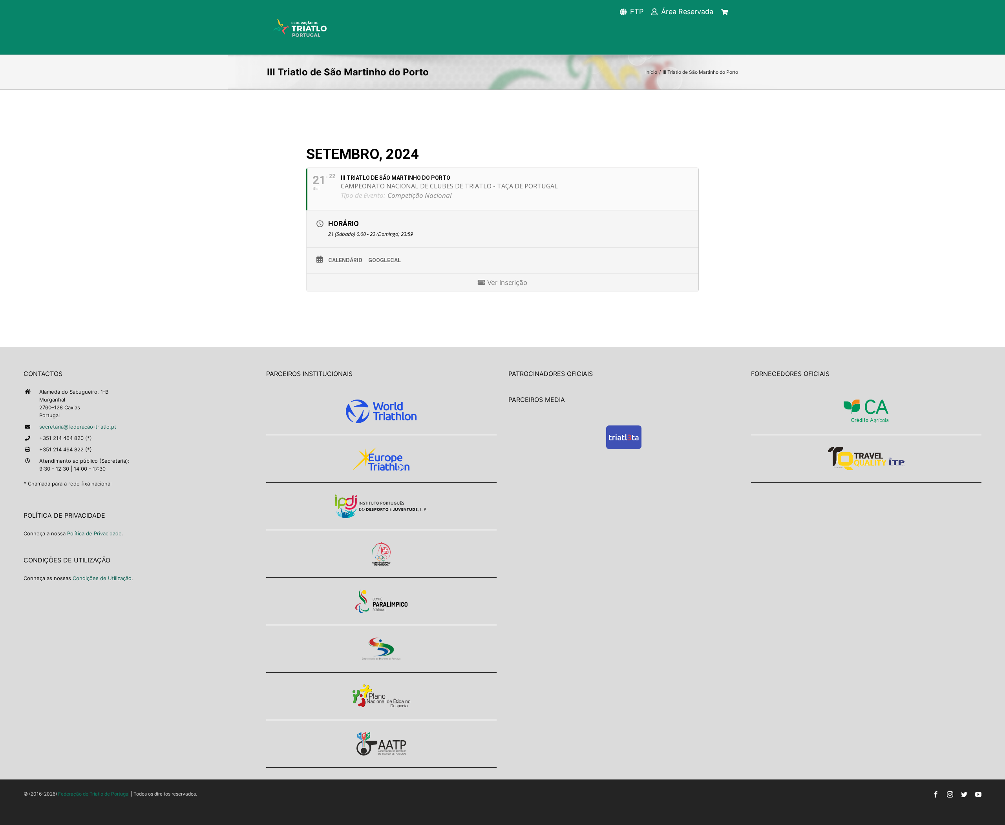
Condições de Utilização (102, 578)
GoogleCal (384, 260)
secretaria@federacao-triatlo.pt (77, 426)
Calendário (345, 260)
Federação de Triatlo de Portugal (94, 794)
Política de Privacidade (94, 533)
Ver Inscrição (506, 283)
